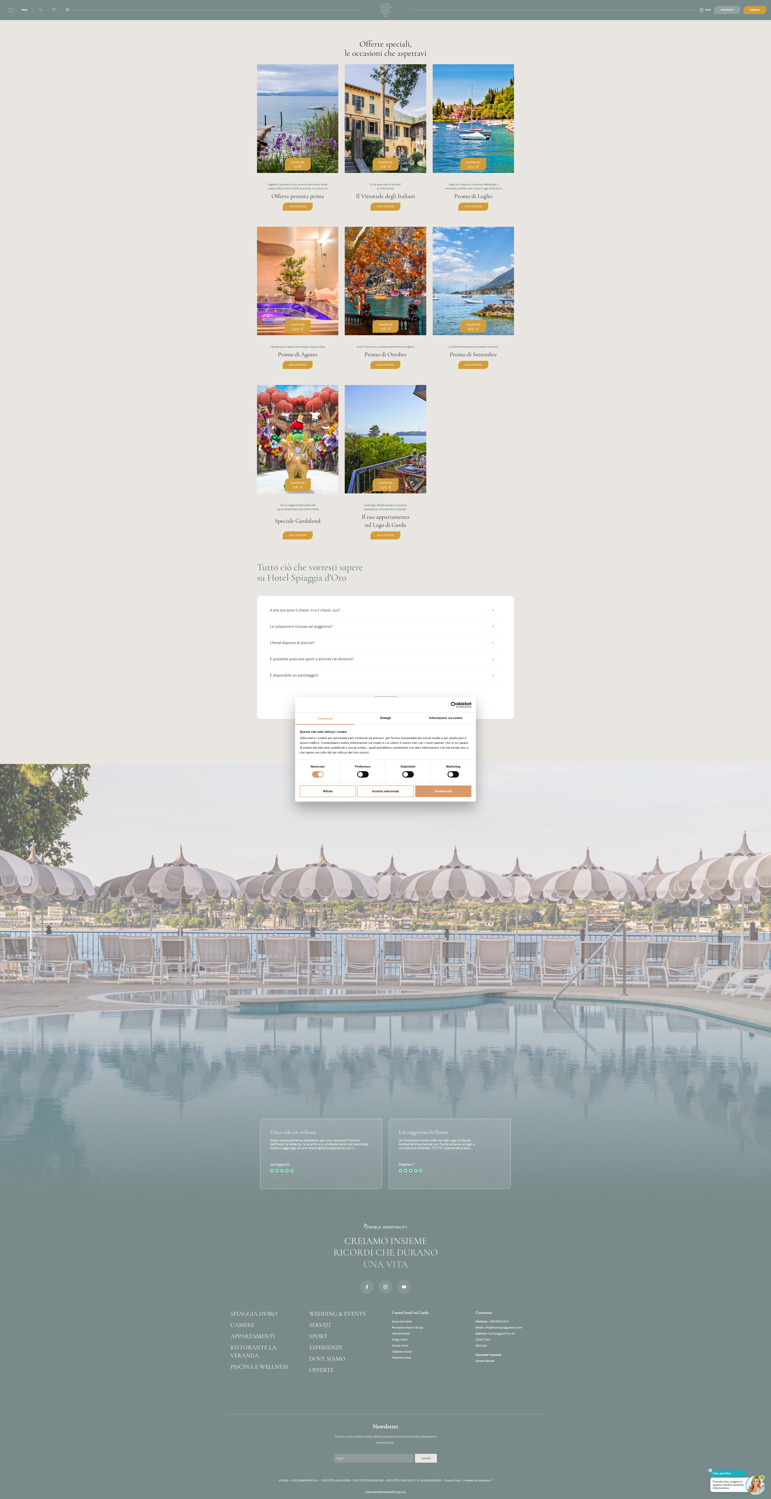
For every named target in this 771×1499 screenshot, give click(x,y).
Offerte (321, 1370)
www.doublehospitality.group (385, 1492)
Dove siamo (327, 1358)
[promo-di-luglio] (473, 142)
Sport (318, 1336)
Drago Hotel (399, 1340)
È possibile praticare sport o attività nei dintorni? (312, 659)
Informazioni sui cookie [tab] (445, 718)
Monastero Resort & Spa (407, 1327)
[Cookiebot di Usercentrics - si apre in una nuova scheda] (453, 705)
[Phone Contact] (41, 10)
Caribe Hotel (400, 1346)
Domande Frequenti (488, 1355)
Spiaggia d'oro (253, 1313)
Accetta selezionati (385, 791)
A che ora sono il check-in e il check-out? (305, 610)
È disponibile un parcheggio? (294, 675)
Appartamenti (252, 1336)
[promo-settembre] (473, 303)
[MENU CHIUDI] (10, 10)
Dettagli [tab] (385, 718)
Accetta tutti (443, 791)
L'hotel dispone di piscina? (292, 642)
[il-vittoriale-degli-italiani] (385, 142)
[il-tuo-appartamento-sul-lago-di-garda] (385, 467)
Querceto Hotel (402, 1321)
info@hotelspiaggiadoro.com (498, 1327)
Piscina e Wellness (259, 1366)
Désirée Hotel (401, 1334)
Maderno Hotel (401, 1358)
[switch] (363, 774)
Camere (242, 1325)
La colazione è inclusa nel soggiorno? (301, 626)
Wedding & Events (337, 1313)
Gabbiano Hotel (402, 1352)
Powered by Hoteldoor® (477, 1480)
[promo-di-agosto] (297, 303)
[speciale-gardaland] (297, 467)
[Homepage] (385, 10)
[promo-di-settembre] (385, 303)
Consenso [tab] (325, 718)
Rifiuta (327, 791)
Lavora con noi (484, 1361)
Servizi (320, 1325)
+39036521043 (491, 1321)
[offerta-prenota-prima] (297, 142)
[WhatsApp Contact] (68, 10)
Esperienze (325, 1347)
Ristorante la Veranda (253, 1351)
